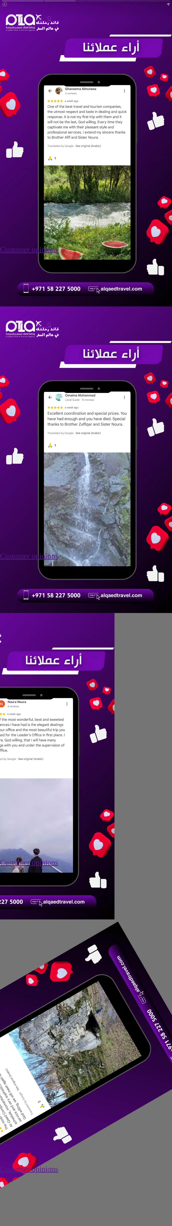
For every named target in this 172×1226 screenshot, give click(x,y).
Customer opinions (29, 249)
